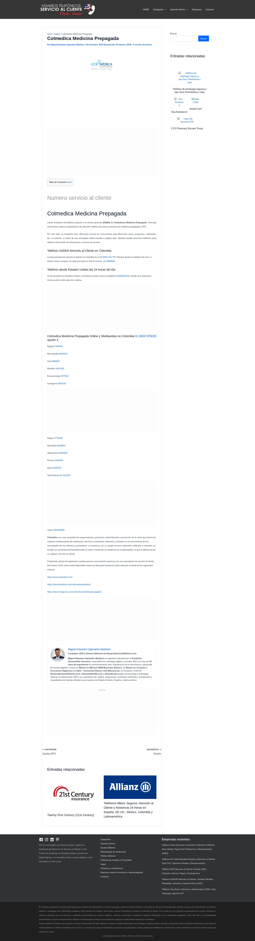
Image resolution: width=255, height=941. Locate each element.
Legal (103, 864)
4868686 (55, 361)
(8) (59, 530)
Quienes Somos (177, 9)
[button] (164, 9)
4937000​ (60, 368)
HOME (146, 9)
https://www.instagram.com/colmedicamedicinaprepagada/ (74, 592)
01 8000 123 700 (108, 257)
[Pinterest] (57, 839)
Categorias (158, 9)
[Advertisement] (101, 103)
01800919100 (122, 276)
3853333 (63, 353)
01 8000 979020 (145, 336)
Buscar (173, 33)
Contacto (210, 9)
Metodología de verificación (113, 852)
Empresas (196, 9)
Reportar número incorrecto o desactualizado (121, 872)
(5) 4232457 (65, 475)
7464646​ (58, 346)
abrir (69, 182)
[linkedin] (52, 839)
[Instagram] (46, 839)
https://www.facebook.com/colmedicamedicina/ (69, 584)
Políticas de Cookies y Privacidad (115, 860)
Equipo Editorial (107, 847)
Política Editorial (107, 856)
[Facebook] (41, 839)
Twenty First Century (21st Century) (70, 815)
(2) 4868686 (109, 261)
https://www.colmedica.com (59, 577)
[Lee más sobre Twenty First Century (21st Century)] (73, 793)
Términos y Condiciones (111, 868)
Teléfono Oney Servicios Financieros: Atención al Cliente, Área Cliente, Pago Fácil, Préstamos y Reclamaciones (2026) (188, 849)
